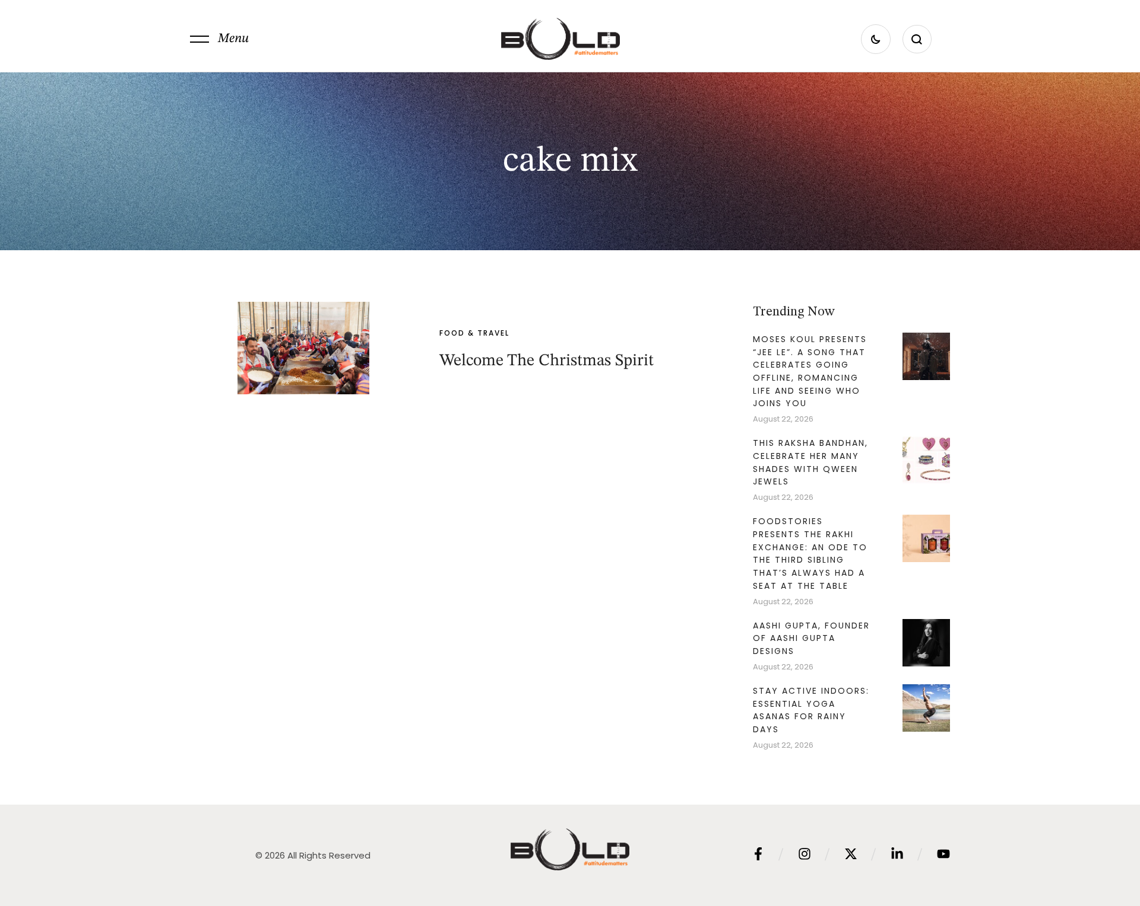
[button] (219, 39)
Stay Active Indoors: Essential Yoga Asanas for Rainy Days (811, 710)
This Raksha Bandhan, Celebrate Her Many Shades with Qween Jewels (810, 462)
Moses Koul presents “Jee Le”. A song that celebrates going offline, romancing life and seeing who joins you (810, 371)
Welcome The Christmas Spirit (546, 361)
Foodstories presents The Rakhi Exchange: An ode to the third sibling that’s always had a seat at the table (810, 553)
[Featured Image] (303, 348)
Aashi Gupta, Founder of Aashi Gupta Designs (811, 638)
